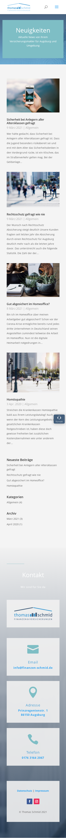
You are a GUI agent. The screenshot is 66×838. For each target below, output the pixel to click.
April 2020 (13, 524)
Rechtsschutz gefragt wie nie (26, 214)
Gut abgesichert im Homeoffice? (28, 304)
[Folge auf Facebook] (29, 801)
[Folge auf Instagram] (36, 801)
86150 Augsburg (33, 715)
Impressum (42, 790)
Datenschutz (24, 790)
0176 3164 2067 (33, 758)
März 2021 (13, 518)
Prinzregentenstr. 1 (33, 710)
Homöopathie (16, 399)
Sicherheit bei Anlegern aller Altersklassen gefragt (25, 121)
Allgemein (32, 128)
